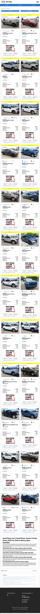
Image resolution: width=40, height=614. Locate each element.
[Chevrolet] (3, 2)
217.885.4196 (25, 597)
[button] (19, 22)
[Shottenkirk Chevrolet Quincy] (9, 2)
